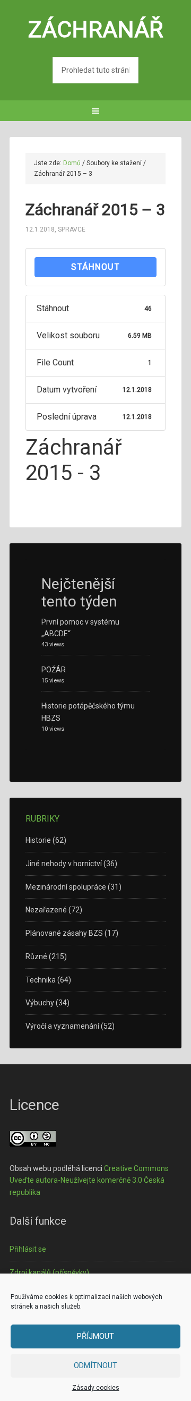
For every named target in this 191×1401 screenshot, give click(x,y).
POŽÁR (53, 669)
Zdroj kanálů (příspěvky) (49, 1272)
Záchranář (95, 29)
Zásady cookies (95, 1387)
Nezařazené (46, 909)
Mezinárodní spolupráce (65, 887)
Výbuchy (39, 1002)
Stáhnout (95, 267)
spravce (71, 229)
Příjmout (95, 1336)
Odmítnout (95, 1365)
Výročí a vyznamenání (62, 1026)
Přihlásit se (28, 1249)
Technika (40, 980)
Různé (36, 956)
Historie (38, 840)
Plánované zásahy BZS (64, 933)
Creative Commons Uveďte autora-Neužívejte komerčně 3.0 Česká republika (89, 1180)
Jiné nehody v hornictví (63, 863)
